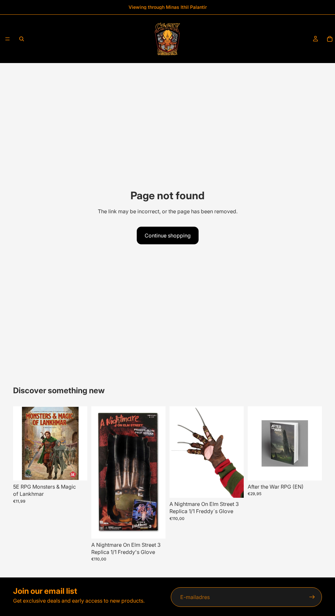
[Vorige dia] (98, 472)
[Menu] (7, 38)
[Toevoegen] (77, 470)
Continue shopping (168, 235)
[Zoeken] (21, 39)
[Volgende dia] (158, 472)
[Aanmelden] (312, 597)
